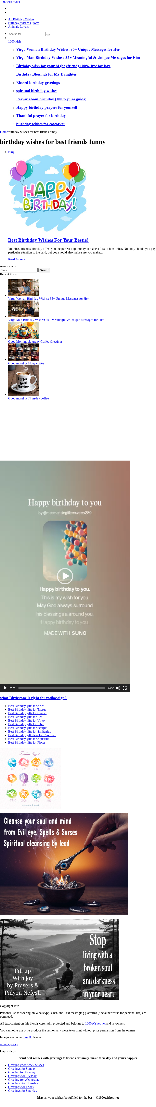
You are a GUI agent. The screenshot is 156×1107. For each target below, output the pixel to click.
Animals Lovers (18, 26)
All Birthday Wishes (21, 19)
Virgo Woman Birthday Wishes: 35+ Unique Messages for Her (68, 49)
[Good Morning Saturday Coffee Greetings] (23, 338)
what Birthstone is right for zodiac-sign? (33, 698)
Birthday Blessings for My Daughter (46, 74)
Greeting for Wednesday (23, 1079)
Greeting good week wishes (26, 1065)
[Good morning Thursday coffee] (23, 394)
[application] (65, 576)
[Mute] (118, 688)
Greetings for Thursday (23, 1083)
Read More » (16, 259)
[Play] (5, 688)
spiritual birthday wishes (36, 91)
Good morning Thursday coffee (28, 398)
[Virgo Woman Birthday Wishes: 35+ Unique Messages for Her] (23, 295)
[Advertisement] (78, 432)
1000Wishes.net (95, 1023)
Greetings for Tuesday (22, 1076)
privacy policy (9, 1044)
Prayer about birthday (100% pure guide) (51, 99)
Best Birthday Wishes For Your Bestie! (48, 240)
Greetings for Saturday (22, 1090)
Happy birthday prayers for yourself (46, 107)
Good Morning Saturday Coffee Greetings (35, 341)
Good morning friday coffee (26, 363)
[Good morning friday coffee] (23, 359)
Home (4, 132)
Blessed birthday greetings (38, 82)
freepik (27, 1037)
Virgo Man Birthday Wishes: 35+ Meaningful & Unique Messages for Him (78, 57)
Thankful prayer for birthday (41, 115)
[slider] (61, 688)
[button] (65, 576)
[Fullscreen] (125, 688)
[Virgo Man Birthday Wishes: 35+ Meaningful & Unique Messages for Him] (23, 316)
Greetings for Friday (21, 1087)
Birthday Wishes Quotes (23, 23)
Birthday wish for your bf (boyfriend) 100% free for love (63, 66)
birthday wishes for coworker (40, 124)
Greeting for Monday (21, 1072)
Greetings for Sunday (22, 1068)
